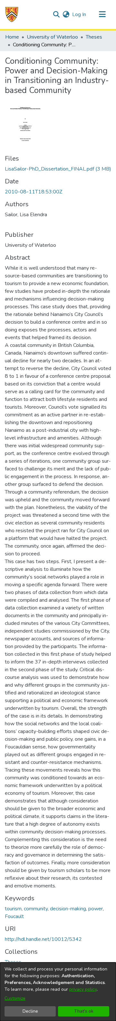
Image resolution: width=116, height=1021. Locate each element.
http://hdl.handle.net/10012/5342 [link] (43, 939)
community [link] (36, 908)
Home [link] (12, 37)
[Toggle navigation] (102, 14)
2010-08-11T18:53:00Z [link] (33, 191)
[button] (12, 14)
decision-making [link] (68, 908)
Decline (30, 1011)
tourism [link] (13, 908)
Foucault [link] (14, 916)
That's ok (83, 1011)
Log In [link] (79, 14)
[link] (58, 168)
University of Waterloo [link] (52, 37)
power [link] (95, 908)
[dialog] (58, 991)
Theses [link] (94, 37)
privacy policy (83, 989)
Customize (15, 998)
